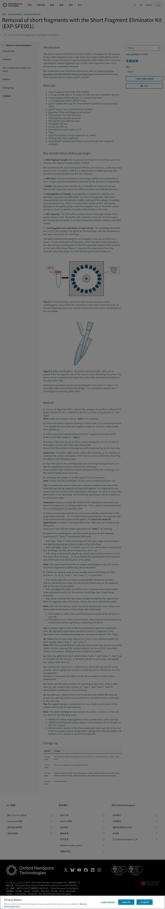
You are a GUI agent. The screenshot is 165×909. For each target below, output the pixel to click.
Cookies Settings (108, 902)
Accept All (144, 902)
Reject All (126, 902)
